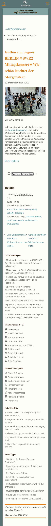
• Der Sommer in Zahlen (16, 473)
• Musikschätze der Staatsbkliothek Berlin (24, 490)
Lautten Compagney (17, 130)
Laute (9, 220)
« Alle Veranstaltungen (15, 29)
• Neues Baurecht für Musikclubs (20, 494)
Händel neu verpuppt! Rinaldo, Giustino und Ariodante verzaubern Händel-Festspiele (24, 279)
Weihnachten (13, 224)
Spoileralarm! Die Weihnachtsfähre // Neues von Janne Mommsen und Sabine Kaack (24, 307)
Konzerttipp (12, 209)
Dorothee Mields (33, 216)
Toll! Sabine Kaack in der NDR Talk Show (25, 300)
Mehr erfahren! (12, 161)
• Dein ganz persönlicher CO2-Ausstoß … (24, 498)
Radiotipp (19, 213)
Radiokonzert (31, 220)
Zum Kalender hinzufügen (22, 174)
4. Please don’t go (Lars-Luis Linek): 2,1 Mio (25, 433)
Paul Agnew (18, 220)
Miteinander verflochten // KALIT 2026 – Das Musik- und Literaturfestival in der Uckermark (24, 263)
